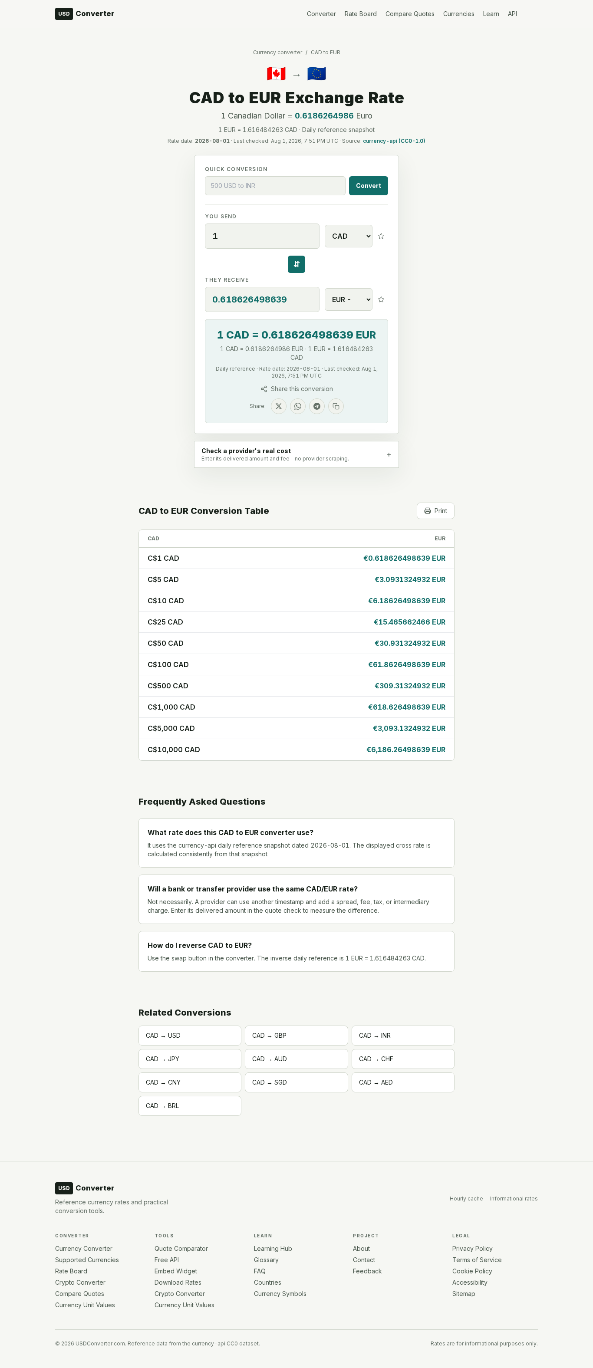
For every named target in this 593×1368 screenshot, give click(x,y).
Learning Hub (273, 1248)
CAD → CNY (163, 1082)
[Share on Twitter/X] (279, 406)
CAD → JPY (162, 1058)
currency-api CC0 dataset (225, 1343)
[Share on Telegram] (317, 406)
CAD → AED (376, 1082)
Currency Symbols (280, 1293)
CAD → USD (163, 1035)
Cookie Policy (472, 1271)
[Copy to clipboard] (336, 406)
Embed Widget (176, 1271)
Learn (491, 13)
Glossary (266, 1259)
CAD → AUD (269, 1058)
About (361, 1248)
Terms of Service (477, 1259)
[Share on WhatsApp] (298, 406)
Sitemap (463, 1293)
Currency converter (277, 52)
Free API (167, 1259)
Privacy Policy (472, 1248)
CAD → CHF (376, 1058)
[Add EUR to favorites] (381, 299)
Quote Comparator (181, 1248)
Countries (267, 1282)
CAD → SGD (269, 1082)
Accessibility (470, 1282)
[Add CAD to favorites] (381, 236)
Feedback (367, 1271)
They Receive (227, 279)
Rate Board (361, 13)
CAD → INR (375, 1035)
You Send (221, 216)
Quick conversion (236, 169)
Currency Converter (83, 1248)
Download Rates (178, 1282)
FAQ (260, 1271)
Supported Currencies (87, 1259)
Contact (364, 1259)
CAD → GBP (269, 1035)
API (512, 13)
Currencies (458, 13)
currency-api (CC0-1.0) (394, 141)
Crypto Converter (80, 1282)
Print (441, 510)
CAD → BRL (162, 1105)
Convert (368, 185)
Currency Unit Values (85, 1305)
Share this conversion (302, 388)
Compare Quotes (410, 13)
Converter (86, 13)
